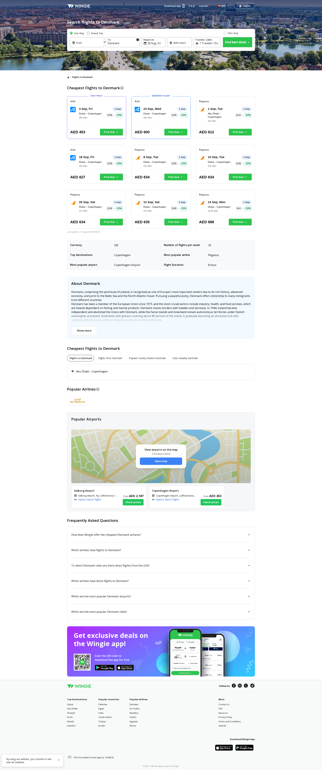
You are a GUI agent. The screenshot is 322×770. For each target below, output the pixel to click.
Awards (222, 725)
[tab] (80, 358)
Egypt (101, 708)
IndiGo (133, 717)
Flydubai (134, 712)
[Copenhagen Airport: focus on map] (186, 497)
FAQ (221, 708)
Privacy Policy (225, 717)
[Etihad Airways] (77, 401)
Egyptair (134, 721)
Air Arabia (135, 708)
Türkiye (102, 721)
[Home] (68, 77)
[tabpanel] (161, 372)
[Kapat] (58, 760)
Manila (70, 721)
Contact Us (224, 704)
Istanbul (71, 725)
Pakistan (102, 704)
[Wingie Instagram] (240, 686)
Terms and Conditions (230, 721)
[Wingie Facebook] (234, 686)
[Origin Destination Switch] (105, 42)
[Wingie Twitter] (246, 686)
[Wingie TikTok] (252, 686)
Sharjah (71, 712)
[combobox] (89, 45)
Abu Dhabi (72, 708)
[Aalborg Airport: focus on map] (108, 497)
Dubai (70, 704)
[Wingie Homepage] (79, 6)
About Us (223, 712)
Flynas (133, 725)
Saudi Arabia (105, 717)
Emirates (134, 704)
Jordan (101, 725)
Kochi (70, 717)
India (100, 712)
